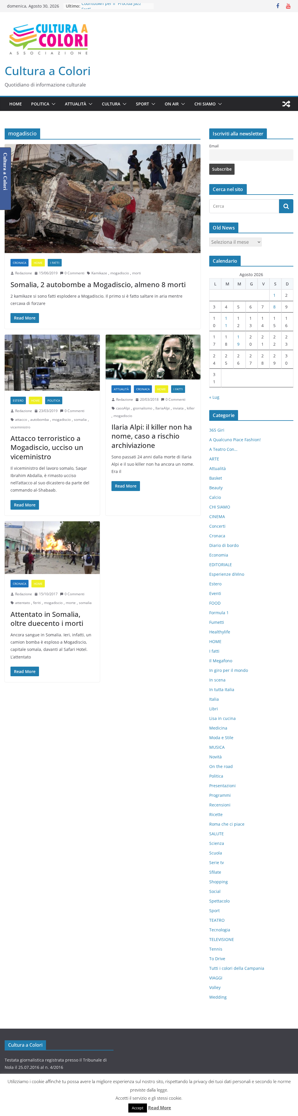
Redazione (23, 273)
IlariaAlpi (162, 408)
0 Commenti (74, 273)
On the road (221, 766)
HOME (15, 104)
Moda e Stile (221, 737)
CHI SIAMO (205, 104)
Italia (214, 699)
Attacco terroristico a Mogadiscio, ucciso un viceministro (46, 447)
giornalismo (142, 408)
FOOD (215, 603)
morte (71, 602)
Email (214, 146)
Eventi (215, 593)
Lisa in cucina (222, 718)
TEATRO (217, 920)
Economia (218, 555)
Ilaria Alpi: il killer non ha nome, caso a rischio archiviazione (151, 436)
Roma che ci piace (226, 824)
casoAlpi (123, 408)
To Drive (217, 958)
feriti (37, 602)
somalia (80, 419)
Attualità (75, 104)
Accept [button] (137, 1107)
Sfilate (215, 872)
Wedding (218, 997)
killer (191, 408)
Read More (159, 1107)
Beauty (216, 487)
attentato (22, 602)
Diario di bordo (224, 545)
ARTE (214, 459)
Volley (215, 987)
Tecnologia (219, 930)
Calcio (215, 497)
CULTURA (111, 104)
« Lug (214, 397)
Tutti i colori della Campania (236, 968)
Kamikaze (99, 273)
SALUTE (216, 833)
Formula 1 (219, 612)
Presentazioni (222, 785)
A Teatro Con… (223, 449)
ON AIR (172, 104)
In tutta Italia (221, 689)
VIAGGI (215, 978)
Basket (215, 478)
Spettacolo (219, 901)
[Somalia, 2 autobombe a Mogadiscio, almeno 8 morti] (103, 198)
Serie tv (216, 862)
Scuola (215, 853)
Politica (40, 104)
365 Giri (216, 430)
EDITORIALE (220, 564)
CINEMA (217, 516)
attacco (21, 419)
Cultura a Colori (48, 71)
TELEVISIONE (221, 939)
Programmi (220, 795)
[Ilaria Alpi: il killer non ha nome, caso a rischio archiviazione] (153, 357)
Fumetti (216, 622)
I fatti (54, 263)
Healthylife (219, 632)
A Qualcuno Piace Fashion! (235, 439)
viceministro (20, 427)
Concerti (217, 526)
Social (215, 891)
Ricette (216, 814)
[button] (52, 104)
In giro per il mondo (228, 670)
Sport (142, 104)
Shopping (218, 881)
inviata (178, 408)
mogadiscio (119, 273)
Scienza (216, 843)
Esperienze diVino (226, 574)
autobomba (39, 419)
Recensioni (219, 805)
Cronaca (19, 263)
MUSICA (217, 747)
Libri (213, 708)
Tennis (215, 949)
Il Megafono (220, 660)
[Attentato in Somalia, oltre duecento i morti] (52, 547)
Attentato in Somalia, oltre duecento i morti (46, 618)
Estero (18, 400)
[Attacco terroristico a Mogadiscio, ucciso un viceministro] (52, 363)
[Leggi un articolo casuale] (286, 104)
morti (136, 273)
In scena (217, 680)
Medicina (218, 728)
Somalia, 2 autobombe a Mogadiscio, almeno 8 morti (98, 284)
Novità (215, 757)
